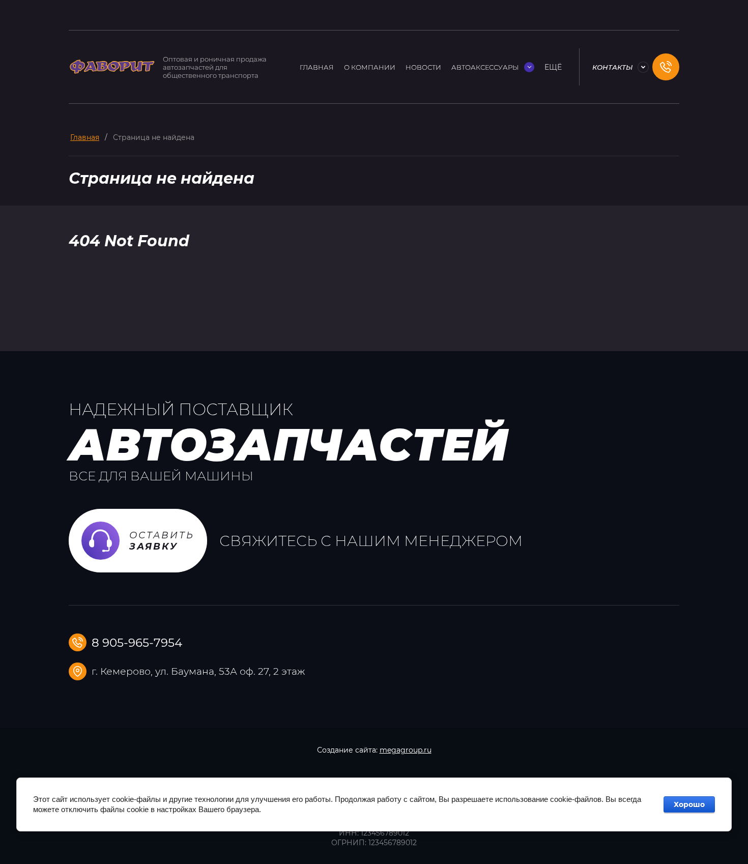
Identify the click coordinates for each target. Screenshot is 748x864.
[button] (665, 66)
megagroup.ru (405, 750)
